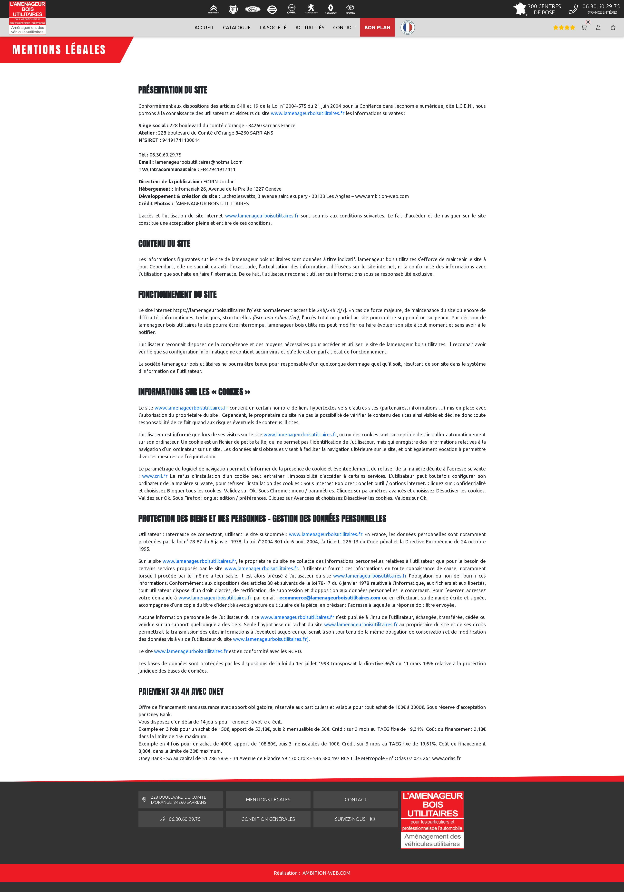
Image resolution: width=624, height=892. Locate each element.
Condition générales (268, 819)
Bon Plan (377, 27)
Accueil (204, 27)
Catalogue (237, 27)
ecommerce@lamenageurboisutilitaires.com (329, 597)
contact (344, 27)
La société (273, 27)
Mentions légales (268, 799)
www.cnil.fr (154, 476)
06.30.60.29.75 (185, 819)
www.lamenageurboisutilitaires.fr (307, 113)
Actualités (309, 27)
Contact (356, 799)
